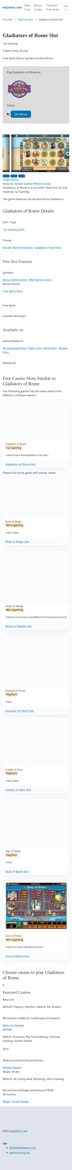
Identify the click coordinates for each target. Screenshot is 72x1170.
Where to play (42, 183)
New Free (27, 7)
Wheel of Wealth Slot (18, 626)
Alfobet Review (12, 1068)
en (66, 6)
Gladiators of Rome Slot (20, 464)
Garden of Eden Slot (18, 790)
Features (8, 183)
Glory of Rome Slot (17, 956)
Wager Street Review (16, 1101)
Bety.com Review (13, 1025)
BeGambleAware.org (22, 1148)
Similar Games (23, 183)
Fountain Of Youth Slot (19, 711)
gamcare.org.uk (19, 1152)
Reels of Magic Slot (17, 542)
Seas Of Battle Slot (17, 871)
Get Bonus (20, 114)
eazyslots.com (18, 1131)
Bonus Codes (38, 7)
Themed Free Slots (53, 7)
